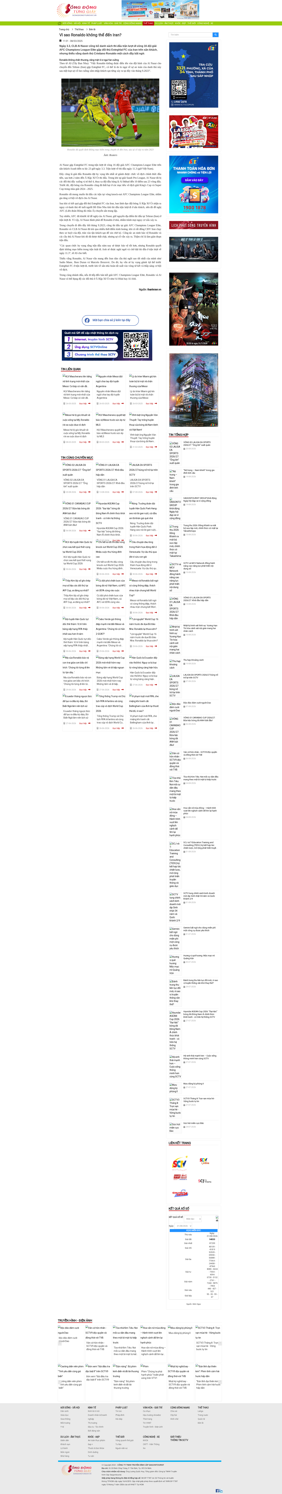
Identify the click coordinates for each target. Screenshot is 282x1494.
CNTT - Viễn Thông (151, 1444)
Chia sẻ (173, 1411)
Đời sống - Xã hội (72, 23)
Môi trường (65, 1423)
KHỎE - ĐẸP (94, 1437)
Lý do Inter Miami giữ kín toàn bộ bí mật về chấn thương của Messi (142, 394)
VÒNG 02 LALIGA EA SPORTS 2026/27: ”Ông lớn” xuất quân (75, 483)
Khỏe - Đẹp (180, 23)
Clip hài (173, 1415)
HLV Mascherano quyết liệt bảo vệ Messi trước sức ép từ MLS (110, 433)
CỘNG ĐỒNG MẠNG (180, 1407)
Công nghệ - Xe (205, 23)
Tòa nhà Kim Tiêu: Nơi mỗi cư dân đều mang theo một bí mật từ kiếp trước (200, 778)
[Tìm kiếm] (215, 34)
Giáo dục (65, 1415)
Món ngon (65, 1452)
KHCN (145, 1440)
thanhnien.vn (154, 289)
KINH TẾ (92, 1407)
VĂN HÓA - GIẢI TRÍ (152, 1407)
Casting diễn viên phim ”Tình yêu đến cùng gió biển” (70, 1384)
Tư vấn (91, 1456)
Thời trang (147, 1419)
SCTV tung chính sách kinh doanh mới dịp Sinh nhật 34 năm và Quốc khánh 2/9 (199, 896)
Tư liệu (118, 1444)
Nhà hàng (65, 1456)
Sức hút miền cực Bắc (193, 1123)
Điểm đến (65, 1440)
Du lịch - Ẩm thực (164, 23)
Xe (144, 1448)
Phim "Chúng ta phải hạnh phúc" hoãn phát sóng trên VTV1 (152, 1374)
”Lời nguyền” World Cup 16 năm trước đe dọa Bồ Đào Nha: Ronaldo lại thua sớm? (144, 637)
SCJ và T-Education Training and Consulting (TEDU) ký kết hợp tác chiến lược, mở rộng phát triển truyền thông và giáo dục (200, 846)
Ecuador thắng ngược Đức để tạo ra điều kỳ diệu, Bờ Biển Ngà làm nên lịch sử (76, 714)
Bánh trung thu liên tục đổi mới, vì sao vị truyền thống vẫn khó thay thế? (200, 981)
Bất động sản (94, 1431)
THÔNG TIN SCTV (179, 1440)
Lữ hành (64, 1448)
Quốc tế (201, 1419)
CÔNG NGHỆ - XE (151, 1437)
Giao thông (65, 1419)
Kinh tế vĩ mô (93, 1411)
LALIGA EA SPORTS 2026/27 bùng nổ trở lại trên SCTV (142, 483)
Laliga (200, 1411)
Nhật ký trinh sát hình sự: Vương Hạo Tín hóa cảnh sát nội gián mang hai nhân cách (200, 628)
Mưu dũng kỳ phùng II (193, 1083)
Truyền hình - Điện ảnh (153, 1427)
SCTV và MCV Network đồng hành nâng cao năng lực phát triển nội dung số (199, 566)
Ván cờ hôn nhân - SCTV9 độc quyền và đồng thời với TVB (200, 753)
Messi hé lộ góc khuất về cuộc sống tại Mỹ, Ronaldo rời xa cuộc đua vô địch (76, 433)
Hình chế (174, 1419)
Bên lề (200, 1423)
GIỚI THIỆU (175, 1437)
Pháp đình (120, 1415)
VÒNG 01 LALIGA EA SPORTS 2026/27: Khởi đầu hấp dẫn (111, 483)
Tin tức (119, 1411)
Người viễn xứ (121, 1448)
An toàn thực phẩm (96, 1440)
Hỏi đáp (119, 1419)
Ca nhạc (146, 1411)
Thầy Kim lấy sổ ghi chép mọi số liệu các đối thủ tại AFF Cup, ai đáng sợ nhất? (76, 598)
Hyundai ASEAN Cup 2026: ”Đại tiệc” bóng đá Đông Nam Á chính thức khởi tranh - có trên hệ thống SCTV (110, 535)
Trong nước (203, 1415)
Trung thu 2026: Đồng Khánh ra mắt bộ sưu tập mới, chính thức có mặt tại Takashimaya (200, 528)
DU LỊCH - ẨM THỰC (70, 1437)
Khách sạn (65, 1444)
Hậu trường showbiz (152, 1415)
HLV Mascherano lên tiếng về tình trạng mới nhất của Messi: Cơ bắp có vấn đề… (76, 394)
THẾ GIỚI (120, 1437)
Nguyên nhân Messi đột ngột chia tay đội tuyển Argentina (109, 394)
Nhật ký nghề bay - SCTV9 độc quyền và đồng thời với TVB (179, 1384)
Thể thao (148, 23)
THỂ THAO (203, 1407)
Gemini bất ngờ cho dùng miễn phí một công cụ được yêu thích (199, 929)
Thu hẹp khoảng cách (193, 660)
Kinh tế (86, 23)
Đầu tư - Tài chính (95, 1427)
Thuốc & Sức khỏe (96, 1448)
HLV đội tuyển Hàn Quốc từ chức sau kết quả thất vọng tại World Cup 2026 (77, 560)
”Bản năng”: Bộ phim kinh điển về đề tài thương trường (124, 1384)
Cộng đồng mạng (132, 23)
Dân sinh (65, 1411)
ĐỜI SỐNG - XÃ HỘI (70, 1407)
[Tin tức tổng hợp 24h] (77, 3)
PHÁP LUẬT (122, 1407)
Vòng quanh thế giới (124, 1440)
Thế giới (192, 23)
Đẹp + (90, 1444)
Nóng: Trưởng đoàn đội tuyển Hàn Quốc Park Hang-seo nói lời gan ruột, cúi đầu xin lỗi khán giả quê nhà (143, 530)
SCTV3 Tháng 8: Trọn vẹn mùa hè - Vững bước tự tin (207, 1346)
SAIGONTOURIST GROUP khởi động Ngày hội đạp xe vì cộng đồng (200, 499)
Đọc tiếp (82, 403)
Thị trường (92, 1423)
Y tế (62, 1427)
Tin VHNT (147, 1423)
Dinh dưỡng (93, 1452)
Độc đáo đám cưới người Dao (197, 703)
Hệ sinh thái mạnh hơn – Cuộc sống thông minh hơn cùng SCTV (199, 1057)
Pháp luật (96, 23)
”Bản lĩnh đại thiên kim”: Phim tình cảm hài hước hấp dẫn (208, 1384)
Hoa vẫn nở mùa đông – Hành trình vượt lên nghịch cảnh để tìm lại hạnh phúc (200, 811)
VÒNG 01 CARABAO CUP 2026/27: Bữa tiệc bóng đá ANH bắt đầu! (76, 521)
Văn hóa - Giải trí (113, 23)
